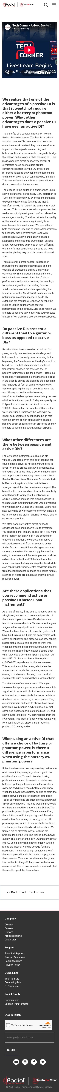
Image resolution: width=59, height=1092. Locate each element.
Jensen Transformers (16, 1003)
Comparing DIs (13, 982)
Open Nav (54, 4)
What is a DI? (12, 978)
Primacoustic (12, 1000)
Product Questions (15, 957)
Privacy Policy (12, 964)
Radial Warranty (13, 961)
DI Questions (12, 986)
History (9, 932)
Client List (10, 939)
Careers (9, 928)
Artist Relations (13, 935)
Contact (9, 924)
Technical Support (14, 953)
